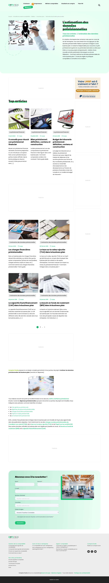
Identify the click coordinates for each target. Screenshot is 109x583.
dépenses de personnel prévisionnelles (23, 409)
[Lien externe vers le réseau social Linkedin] (88, 552)
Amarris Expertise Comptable (16, 559)
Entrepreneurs (37, 3)
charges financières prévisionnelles (22, 411)
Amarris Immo (12, 565)
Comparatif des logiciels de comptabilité (16, 546)
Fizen (10, 567)
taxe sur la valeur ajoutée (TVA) (41, 424)
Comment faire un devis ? (15, 553)
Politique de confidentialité (82, 573)
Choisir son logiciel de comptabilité (18, 551)
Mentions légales (56, 573)
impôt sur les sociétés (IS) (64, 424)
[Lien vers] (87, 88)
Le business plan (40, 16)
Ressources (28, 7)
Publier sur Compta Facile (93, 545)
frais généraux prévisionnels (20, 407)
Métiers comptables (51, 3)
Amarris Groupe (13, 561)
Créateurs (26, 3)
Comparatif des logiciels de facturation (19, 549)
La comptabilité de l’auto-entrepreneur (42, 545)
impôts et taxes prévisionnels (20, 413)
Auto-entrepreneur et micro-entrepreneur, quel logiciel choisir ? (43, 548)
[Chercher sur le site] (99, 5)
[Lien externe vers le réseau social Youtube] (95, 552)
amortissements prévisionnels (21, 416)
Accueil (10, 16)
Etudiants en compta (68, 3)
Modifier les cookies (54, 579)
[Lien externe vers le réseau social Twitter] (92, 552)
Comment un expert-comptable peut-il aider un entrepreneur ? (66, 546)
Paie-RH (80, 3)
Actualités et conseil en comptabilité (21, 16)
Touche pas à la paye (14, 563)
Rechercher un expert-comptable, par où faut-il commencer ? (66, 549)
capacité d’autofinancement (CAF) (34, 428)
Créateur (33, 16)
